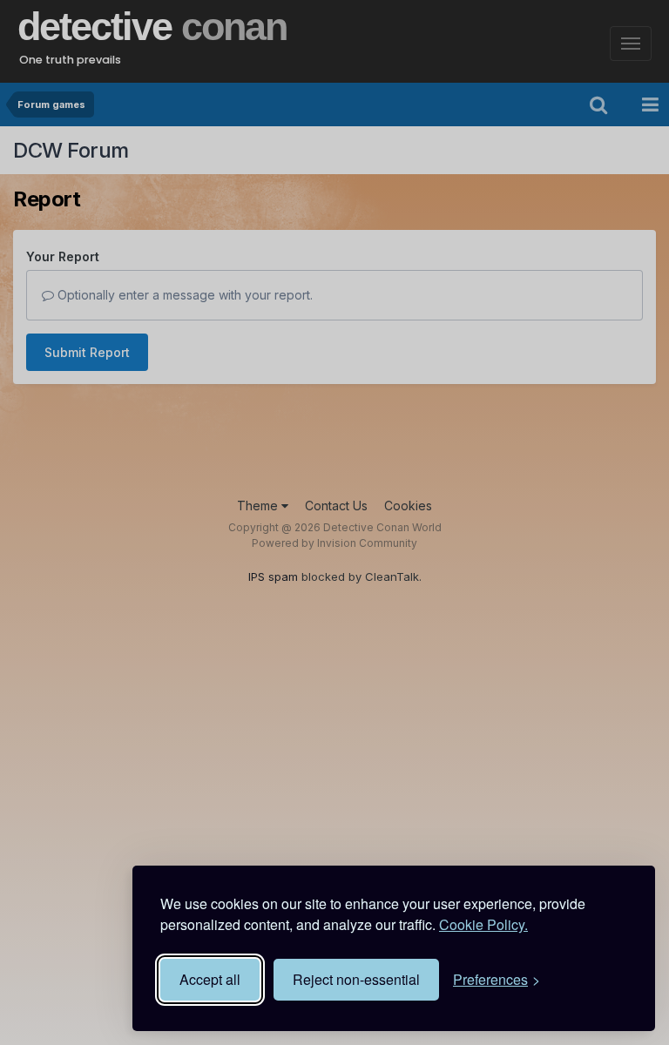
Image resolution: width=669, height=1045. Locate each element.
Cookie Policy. (483, 924)
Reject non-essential (356, 979)
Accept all (209, 979)
